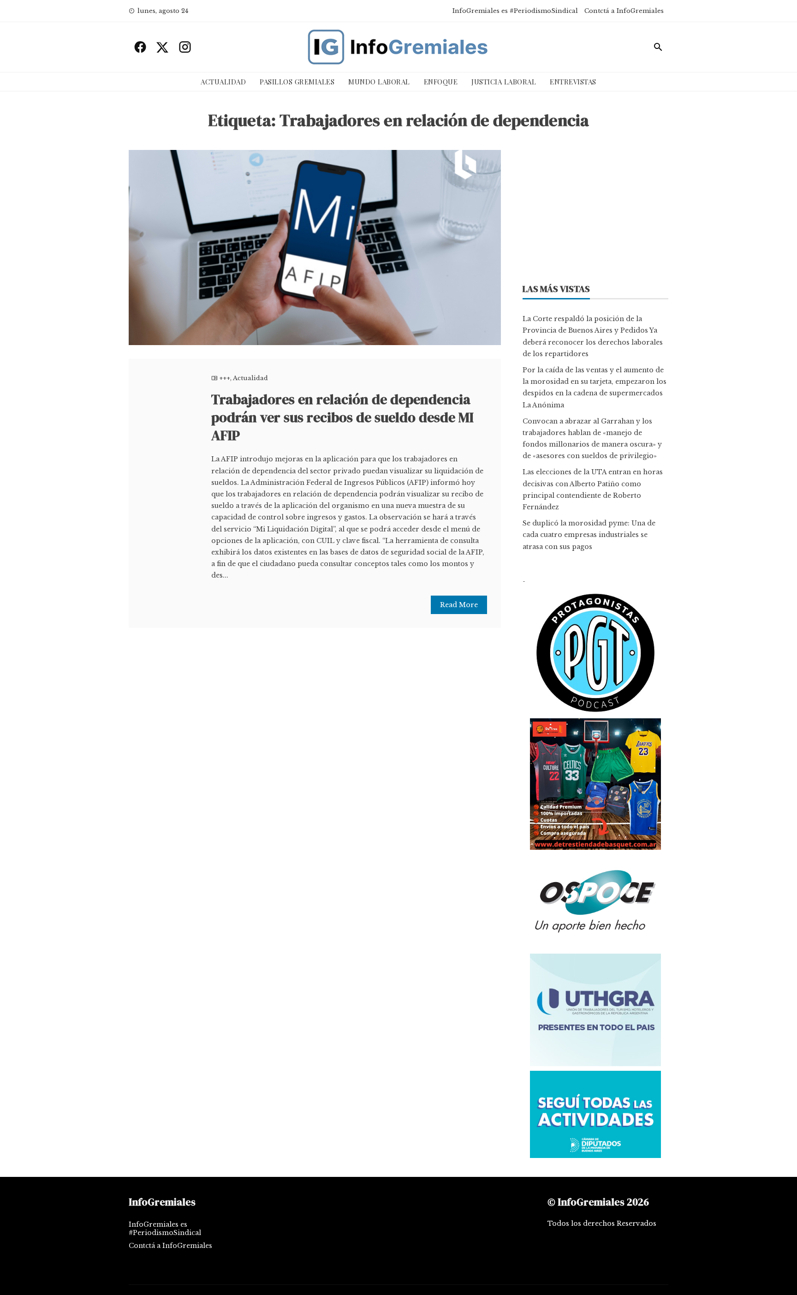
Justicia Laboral (503, 81)
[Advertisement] (595, 208)
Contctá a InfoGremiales (624, 11)
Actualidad (223, 81)
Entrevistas (573, 81)
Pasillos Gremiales (297, 81)
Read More (459, 605)
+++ (224, 378)
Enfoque (441, 81)
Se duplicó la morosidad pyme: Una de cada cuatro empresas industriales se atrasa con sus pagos (589, 534)
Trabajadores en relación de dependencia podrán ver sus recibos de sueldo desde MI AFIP (342, 417)
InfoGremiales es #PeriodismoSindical (515, 11)
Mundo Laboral (379, 81)
